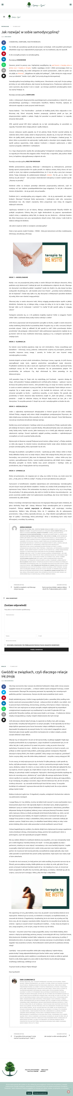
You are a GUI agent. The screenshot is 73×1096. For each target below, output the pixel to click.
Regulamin (44, 1069)
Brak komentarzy (11, 598)
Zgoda (29, 1093)
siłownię (20, 73)
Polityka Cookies (32, 1071)
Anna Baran (8, 36)
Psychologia (5, 26)
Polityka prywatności (32, 1069)
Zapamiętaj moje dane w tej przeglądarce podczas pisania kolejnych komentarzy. (33, 645)
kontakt (43, 1071)
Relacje (3, 666)
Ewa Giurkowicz (9, 680)
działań (49, 175)
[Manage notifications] (68, 1091)
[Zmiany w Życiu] (15, 17)
